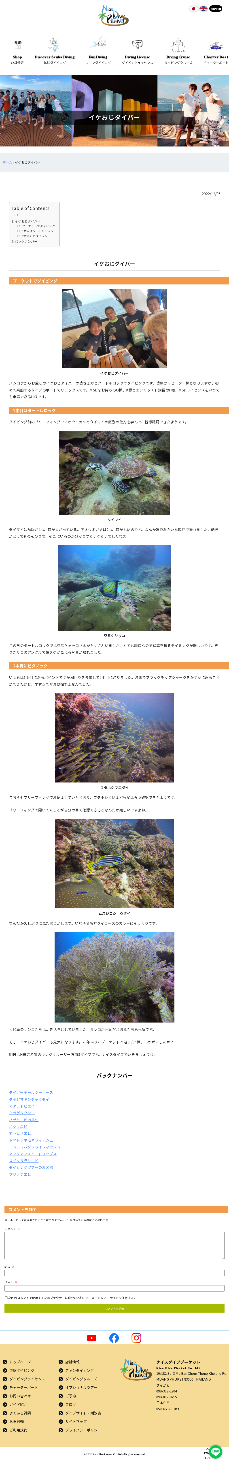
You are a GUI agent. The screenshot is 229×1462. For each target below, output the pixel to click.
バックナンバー (26, 241)
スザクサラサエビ (23, 1160)
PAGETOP (207, 1455)
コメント (12, 1229)
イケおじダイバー (27, 221)
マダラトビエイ (22, 1106)
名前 (9, 1267)
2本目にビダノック (35, 236)
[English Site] (203, 10)
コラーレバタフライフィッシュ (35, 1146)
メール (10, 1282)
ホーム (7, 162)
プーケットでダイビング (38, 226)
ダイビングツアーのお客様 (31, 1167)
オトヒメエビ (20, 1133)
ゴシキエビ (18, 1126)
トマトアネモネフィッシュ (31, 1140)
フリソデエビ (20, 1174)
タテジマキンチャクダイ (29, 1099)
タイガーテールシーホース (31, 1092)
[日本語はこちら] (194, 10)
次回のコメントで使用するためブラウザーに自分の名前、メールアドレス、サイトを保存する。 (72, 1298)
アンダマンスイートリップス (33, 1153)
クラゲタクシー (22, 1112)
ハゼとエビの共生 (23, 1119)
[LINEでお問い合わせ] (215, 1452)
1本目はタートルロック (38, 231)
